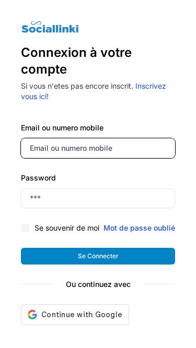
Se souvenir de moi (66, 227)
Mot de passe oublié (139, 227)
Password (38, 177)
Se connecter (98, 256)
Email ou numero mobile (62, 127)
